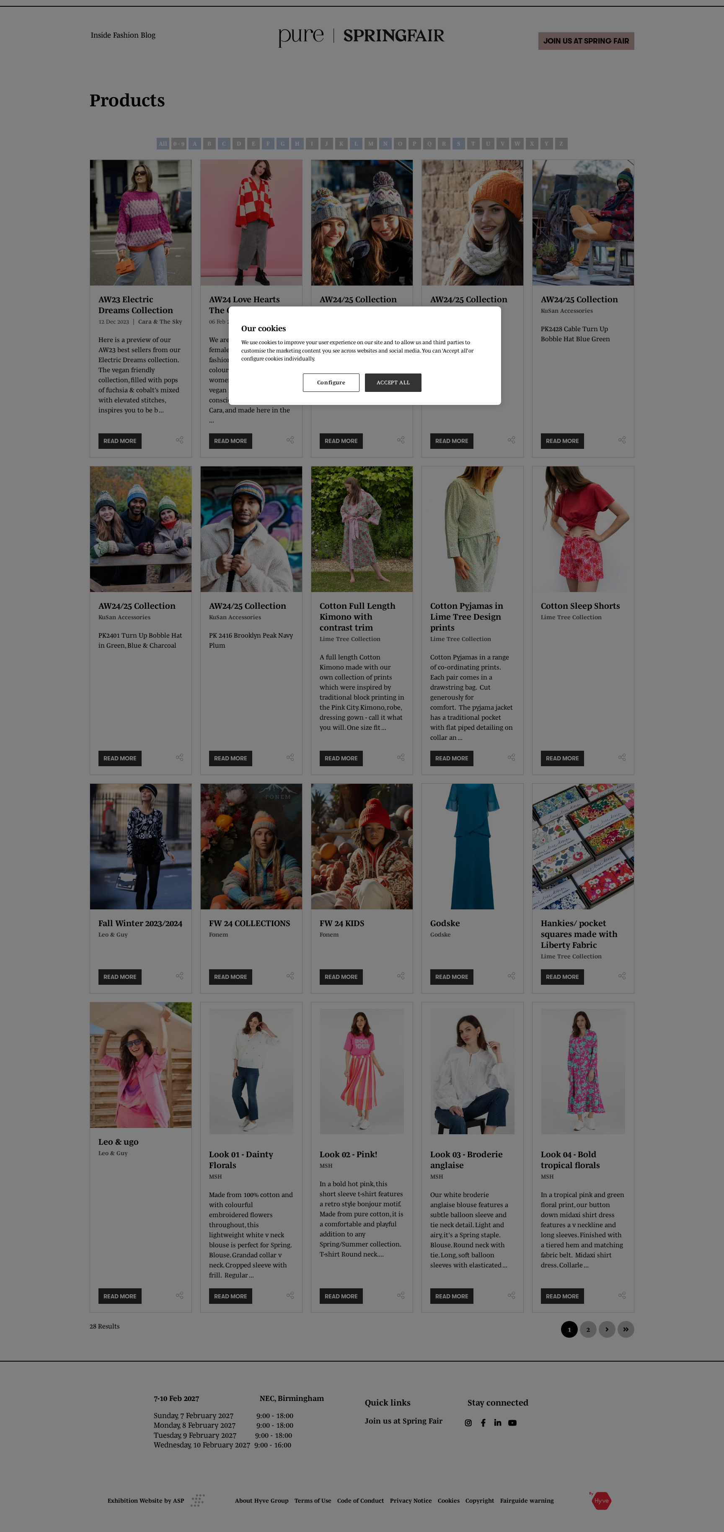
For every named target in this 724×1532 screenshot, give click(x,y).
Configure (331, 382)
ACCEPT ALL (393, 382)
